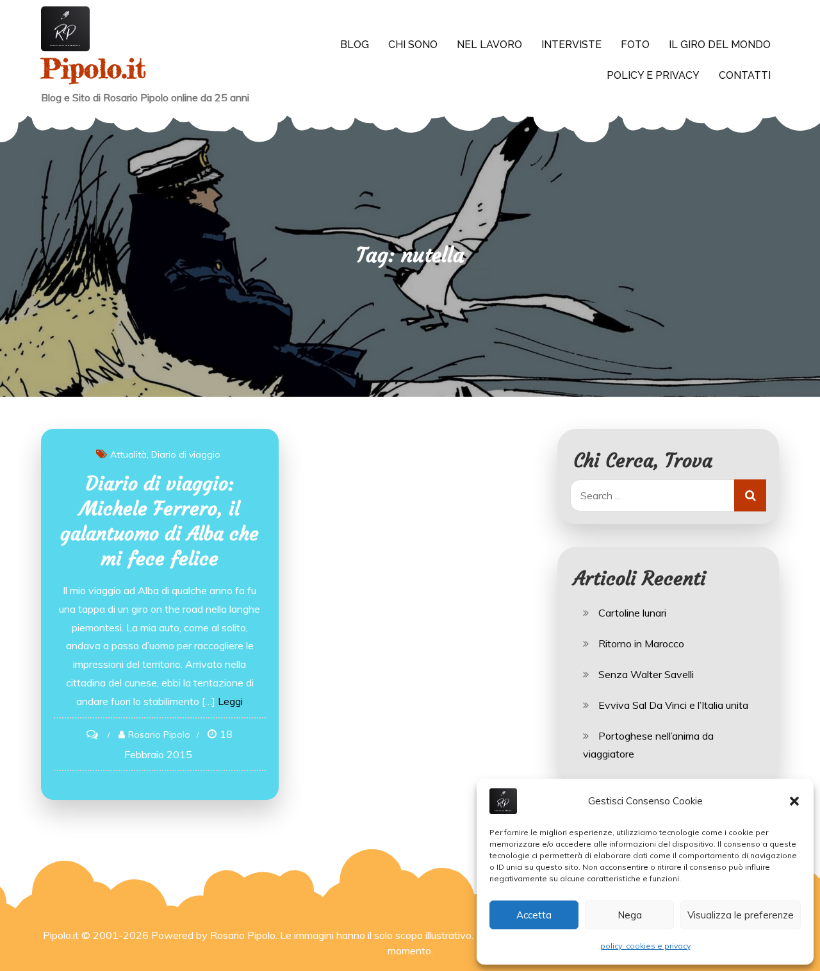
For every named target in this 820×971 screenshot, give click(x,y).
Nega (630, 915)
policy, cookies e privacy (645, 945)
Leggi (230, 701)
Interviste (571, 44)
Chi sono (413, 44)
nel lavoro (489, 44)
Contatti (745, 75)
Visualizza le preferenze (740, 915)
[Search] (750, 495)
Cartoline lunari (632, 612)
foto (635, 44)
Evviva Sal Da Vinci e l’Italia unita (673, 705)
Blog (354, 44)
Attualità (128, 454)
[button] (794, 801)
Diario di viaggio (185, 454)
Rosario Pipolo (159, 734)
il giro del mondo (720, 44)
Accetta (534, 915)
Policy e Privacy (653, 75)
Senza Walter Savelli (646, 674)
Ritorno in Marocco (641, 643)
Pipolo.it (93, 68)
